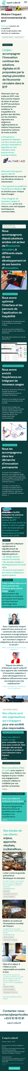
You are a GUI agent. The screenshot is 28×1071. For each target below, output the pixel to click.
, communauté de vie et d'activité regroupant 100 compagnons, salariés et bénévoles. (13, 884)
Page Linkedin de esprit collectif (14, 1026)
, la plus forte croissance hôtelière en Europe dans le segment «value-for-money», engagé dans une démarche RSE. (13, 978)
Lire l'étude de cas (9, 888)
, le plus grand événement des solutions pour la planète (13, 931)
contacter (14, 1068)
